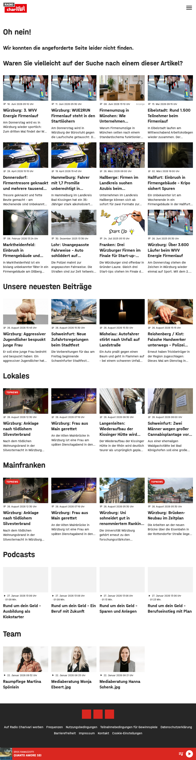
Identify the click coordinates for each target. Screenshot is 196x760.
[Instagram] (98, 714)
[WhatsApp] (109, 714)
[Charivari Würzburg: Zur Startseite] (15, 7)
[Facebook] (86, 714)
